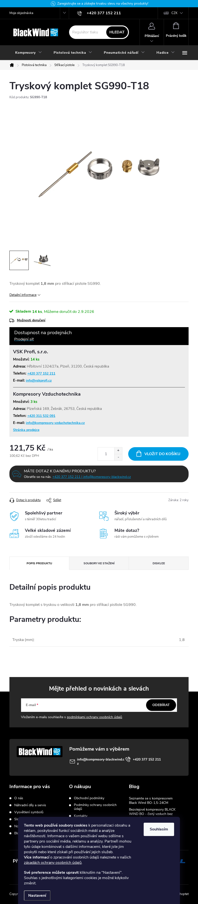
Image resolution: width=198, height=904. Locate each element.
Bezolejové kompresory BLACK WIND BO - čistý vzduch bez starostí (152, 814)
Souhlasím (159, 829)
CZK (174, 13)
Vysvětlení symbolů (28, 812)
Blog (17, 833)
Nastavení (37, 895)
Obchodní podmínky (89, 798)
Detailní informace (22, 295)
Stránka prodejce (26, 430)
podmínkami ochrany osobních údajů (94, 717)
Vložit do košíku (162, 454)
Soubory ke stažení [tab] (99, 563)
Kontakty (80, 816)
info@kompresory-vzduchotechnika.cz (55, 423)
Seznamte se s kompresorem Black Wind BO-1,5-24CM (151, 800)
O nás (18, 798)
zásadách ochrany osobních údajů (53, 862)
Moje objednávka (21, 13)
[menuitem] (28, 52)
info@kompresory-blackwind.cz (100, 761)
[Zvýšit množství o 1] (118, 450)
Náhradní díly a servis (30, 805)
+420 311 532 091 (41, 416)
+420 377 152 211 (41, 373)
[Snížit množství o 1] (118, 457)
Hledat (117, 32)
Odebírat (161, 705)
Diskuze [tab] (159, 563)
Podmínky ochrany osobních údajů (95, 807)
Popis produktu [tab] (39, 563)
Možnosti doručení (31, 320)
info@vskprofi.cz (39, 380)
